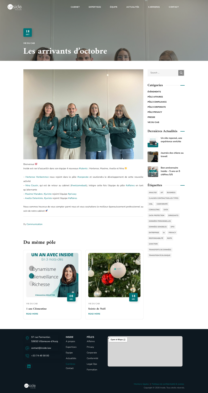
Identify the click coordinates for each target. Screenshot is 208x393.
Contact (70, 368)
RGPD (169, 238)
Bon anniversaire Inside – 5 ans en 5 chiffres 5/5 (170, 171)
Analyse (153, 192)
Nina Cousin (31, 185)
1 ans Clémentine (36, 309)
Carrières (70, 364)
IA (164, 232)
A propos (70, 341)
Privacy (90, 347)
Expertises (71, 347)
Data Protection (156, 215)
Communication (34, 224)
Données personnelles (160, 221)
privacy (172, 232)
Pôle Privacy (155, 112)
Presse (151, 117)
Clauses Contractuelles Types (163, 198)
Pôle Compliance (157, 102)
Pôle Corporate (157, 107)
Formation (92, 369)
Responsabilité (156, 238)
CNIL (151, 204)
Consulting (154, 210)
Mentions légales (141, 384)
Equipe (69, 352)
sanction (153, 244)
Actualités (71, 358)
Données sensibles (158, 227)
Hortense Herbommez (37, 177)
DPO (172, 227)
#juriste (48, 194)
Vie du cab (29, 43)
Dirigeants (173, 215)
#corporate (83, 177)
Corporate (92, 352)
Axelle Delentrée (34, 198)
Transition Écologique (159, 255)
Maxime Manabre (34, 194)
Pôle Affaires (155, 96)
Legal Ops (92, 364)
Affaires (91, 341)
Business (171, 192)
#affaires (130, 185)
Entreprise (154, 232)
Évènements (154, 91)
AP (162, 192)
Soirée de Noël (97, 309)
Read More (32, 314)
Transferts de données (160, 250)
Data (166, 210)
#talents (83, 168)
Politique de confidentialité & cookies (168, 384)
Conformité (162, 204)
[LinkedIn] (28, 366)
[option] (52, 286)
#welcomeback (78, 185)
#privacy (72, 194)
